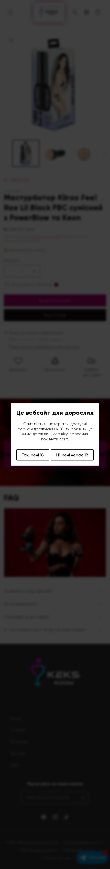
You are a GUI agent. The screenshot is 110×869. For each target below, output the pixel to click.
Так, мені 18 (33, 454)
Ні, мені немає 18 (72, 454)
